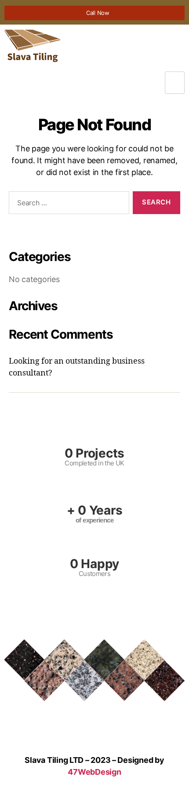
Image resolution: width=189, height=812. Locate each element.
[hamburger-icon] (175, 83)
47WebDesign (94, 771)
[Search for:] (67, 204)
